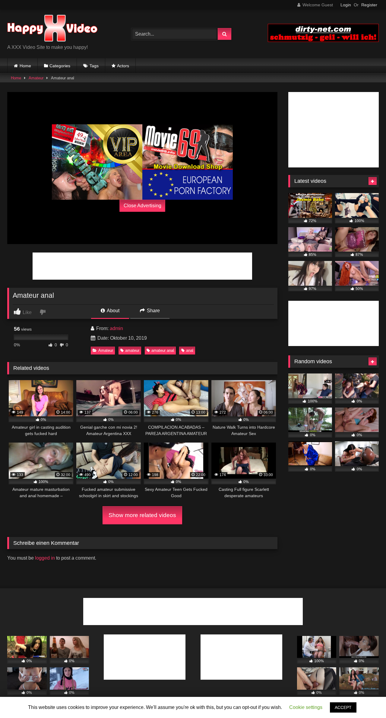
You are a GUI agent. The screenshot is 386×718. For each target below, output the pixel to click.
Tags (94, 65)
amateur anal (162, 350)
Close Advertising (142, 205)
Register (369, 4)
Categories (59, 65)
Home (25, 65)
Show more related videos (142, 515)
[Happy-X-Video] (52, 29)
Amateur (36, 78)
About (112, 310)
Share (153, 310)
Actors (123, 65)
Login (345, 4)
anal (189, 350)
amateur (132, 350)
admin (116, 328)
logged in (45, 558)
